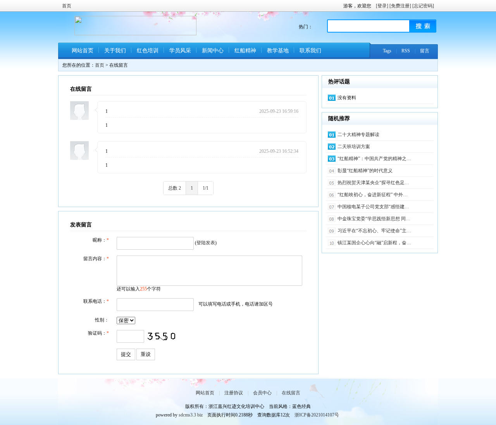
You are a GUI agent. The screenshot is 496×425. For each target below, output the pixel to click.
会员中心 (262, 393)
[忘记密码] (423, 6)
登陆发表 (205, 242)
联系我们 (310, 51)
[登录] (382, 6)
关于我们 (115, 51)
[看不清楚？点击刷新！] (161, 336)
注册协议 (233, 393)
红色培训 (147, 51)
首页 (66, 6)
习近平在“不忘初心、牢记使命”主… (374, 230)
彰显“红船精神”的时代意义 (365, 170)
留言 (424, 51)
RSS (405, 51)
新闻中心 (213, 51)
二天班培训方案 (354, 146)
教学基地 (278, 51)
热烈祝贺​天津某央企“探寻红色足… (373, 182)
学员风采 (180, 51)
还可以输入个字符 (139, 289)
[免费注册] (400, 6)
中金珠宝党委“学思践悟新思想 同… (374, 218)
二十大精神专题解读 (358, 134)
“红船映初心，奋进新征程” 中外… (373, 194)
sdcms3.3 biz (191, 415)
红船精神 (245, 51)
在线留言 (291, 393)
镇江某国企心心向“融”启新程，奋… (374, 242)
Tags (387, 51)
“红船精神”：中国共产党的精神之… (374, 158)
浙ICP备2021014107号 (316, 415)
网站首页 (82, 51)
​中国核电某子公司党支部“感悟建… (373, 206)
